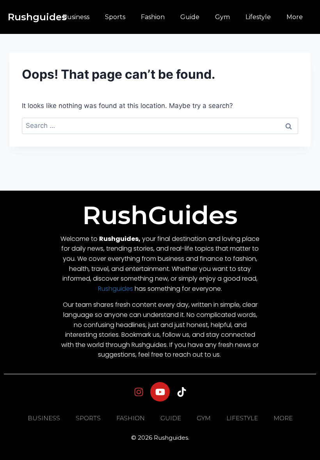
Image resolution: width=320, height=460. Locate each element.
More (294, 17)
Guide (189, 17)
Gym (222, 17)
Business (75, 17)
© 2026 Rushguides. (160, 437)
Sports (115, 17)
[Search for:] (160, 125)
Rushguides (37, 17)
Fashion (153, 17)
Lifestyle (258, 17)
